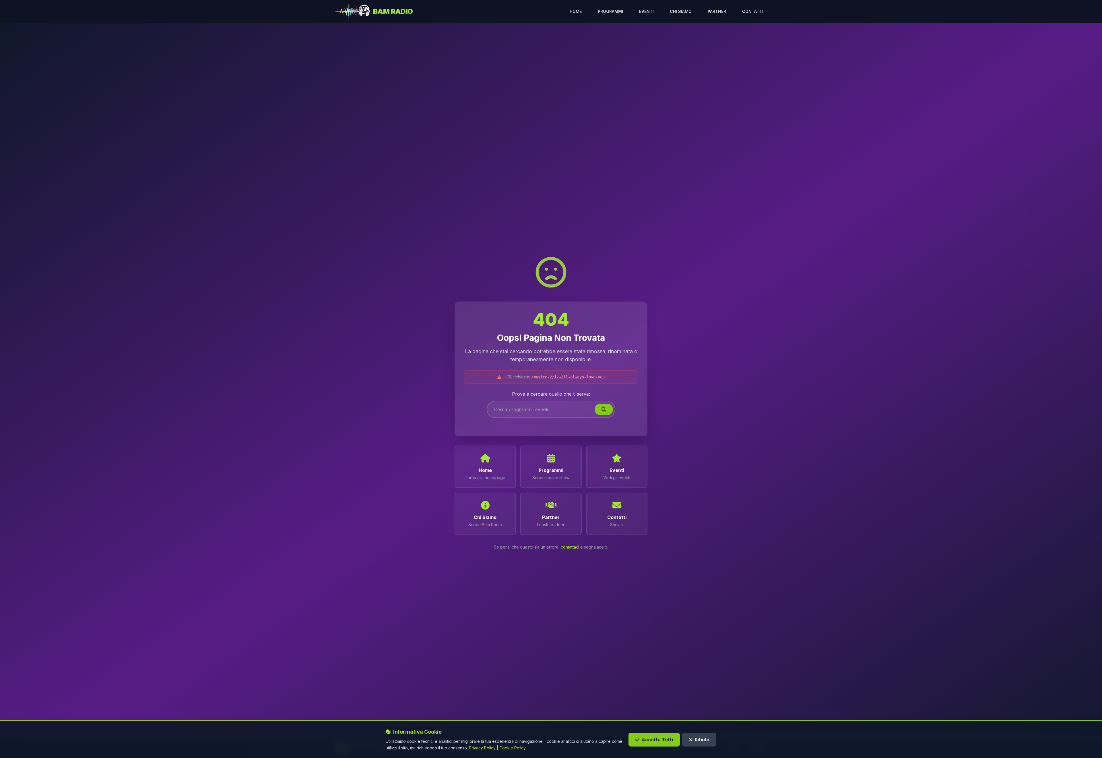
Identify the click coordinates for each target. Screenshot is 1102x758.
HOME (576, 11)
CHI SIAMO (681, 11)
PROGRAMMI (610, 11)
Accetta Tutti (657, 739)
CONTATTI (752, 11)
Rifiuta (702, 739)
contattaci (570, 547)
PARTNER (717, 11)
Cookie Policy (512, 747)
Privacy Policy (482, 747)
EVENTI (646, 11)
